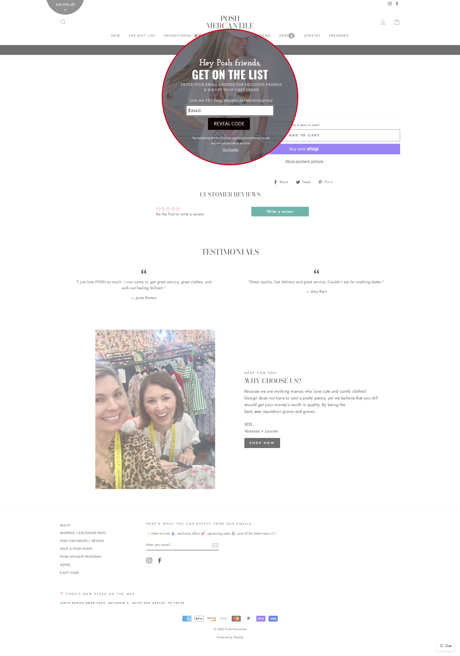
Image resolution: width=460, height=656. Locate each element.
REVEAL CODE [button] (229, 123)
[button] (291, 36)
